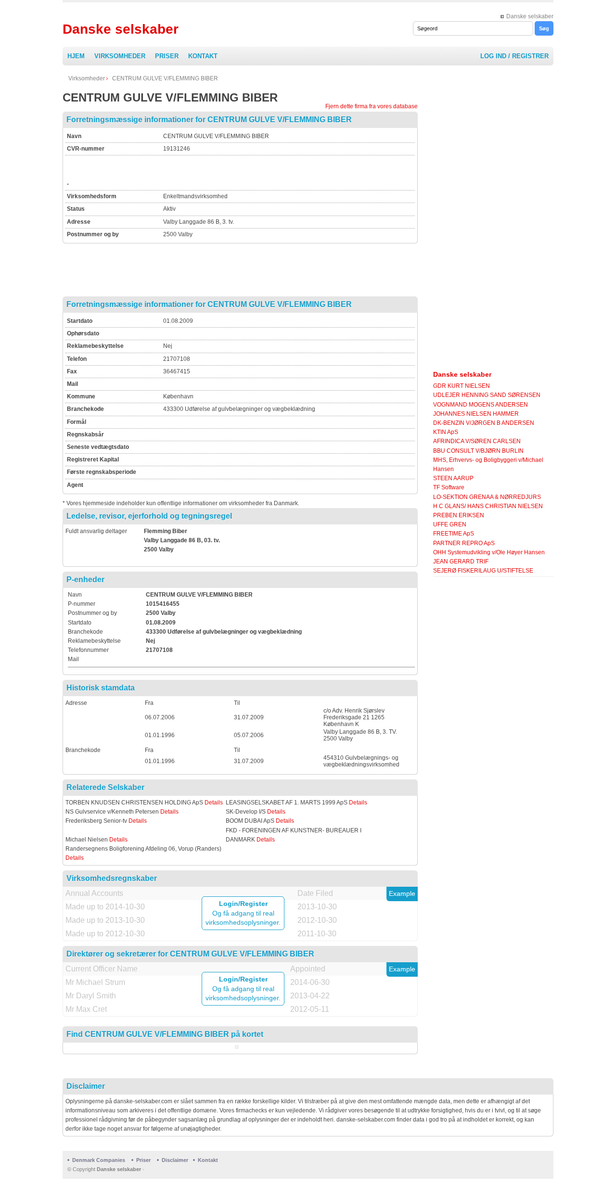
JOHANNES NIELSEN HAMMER (476, 413)
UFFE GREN (449, 524)
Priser (167, 56)
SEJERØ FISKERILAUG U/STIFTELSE (483, 570)
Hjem (76, 56)
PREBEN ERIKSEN (458, 515)
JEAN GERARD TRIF (460, 561)
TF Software (448, 487)
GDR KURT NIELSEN (461, 386)
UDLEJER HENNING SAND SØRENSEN (486, 395)
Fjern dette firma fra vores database (371, 106)
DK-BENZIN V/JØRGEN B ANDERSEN (483, 423)
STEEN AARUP (453, 478)
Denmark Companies (99, 1160)
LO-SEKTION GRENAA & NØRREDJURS (487, 497)
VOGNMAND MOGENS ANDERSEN (480, 404)
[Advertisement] (275, 171)
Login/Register (243, 903)
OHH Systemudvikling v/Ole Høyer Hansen (489, 552)
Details (214, 802)
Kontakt (203, 56)
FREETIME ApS (453, 533)
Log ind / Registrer (514, 56)
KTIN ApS (445, 432)
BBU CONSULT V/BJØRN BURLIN (478, 450)
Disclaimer (175, 1160)
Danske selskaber (529, 16)
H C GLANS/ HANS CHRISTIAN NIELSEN (488, 506)
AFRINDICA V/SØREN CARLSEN (477, 441)
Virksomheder (119, 56)
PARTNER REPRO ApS (464, 543)
